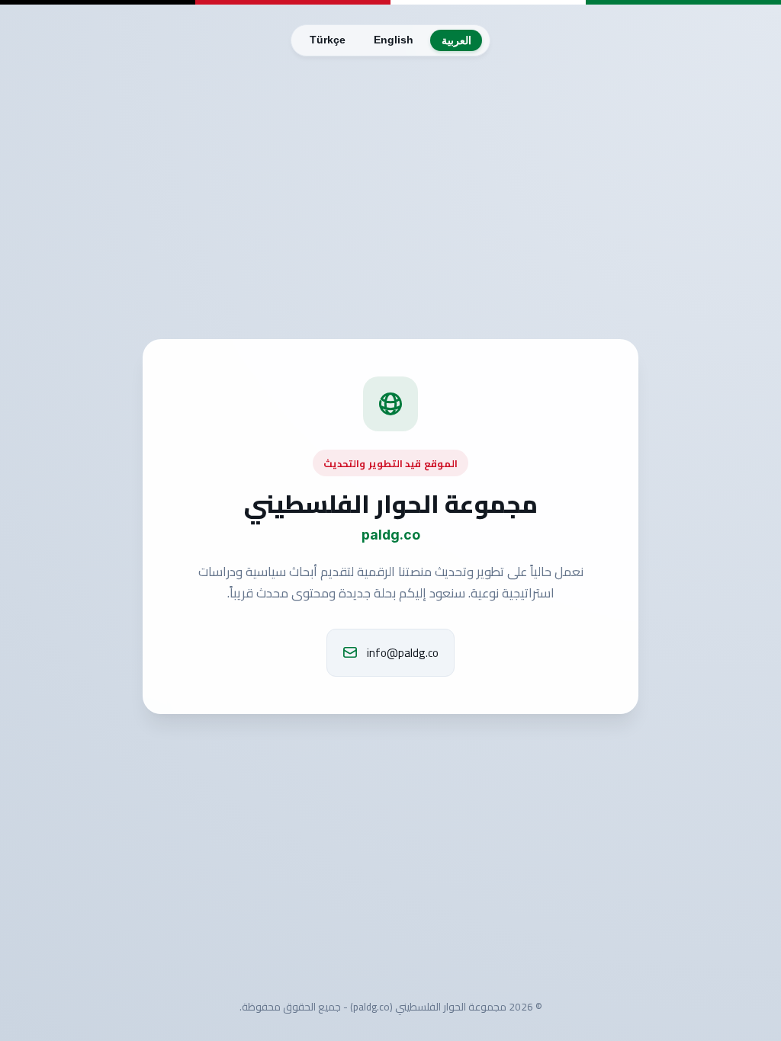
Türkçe (328, 40)
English (393, 40)
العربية (456, 40)
